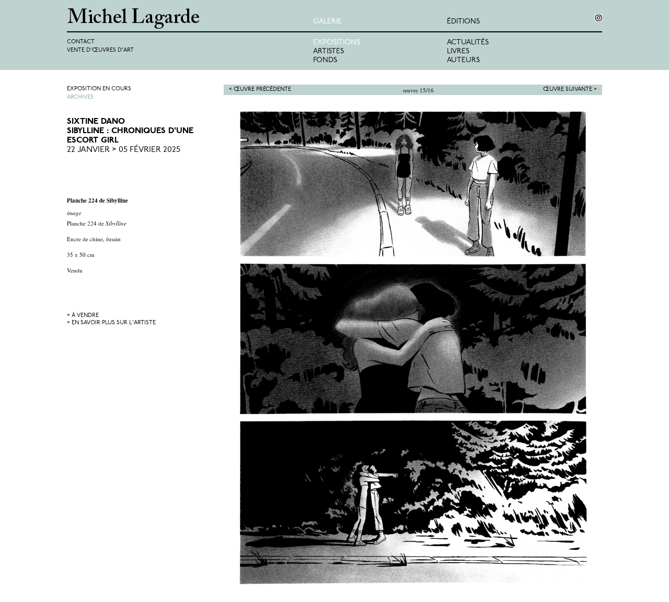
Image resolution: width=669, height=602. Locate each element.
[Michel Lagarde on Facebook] (598, 17)
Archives (80, 97)
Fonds (325, 60)
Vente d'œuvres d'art (100, 50)
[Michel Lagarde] (190, 18)
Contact (81, 42)
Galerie (327, 22)
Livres (458, 51)
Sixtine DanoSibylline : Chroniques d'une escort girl (130, 131)
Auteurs (463, 60)
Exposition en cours (99, 89)
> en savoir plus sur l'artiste (111, 323)
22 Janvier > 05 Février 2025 (123, 150)
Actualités (468, 42)
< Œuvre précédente (260, 89)
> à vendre (83, 315)
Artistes (328, 51)
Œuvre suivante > (570, 89)
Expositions (336, 42)
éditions (463, 22)
